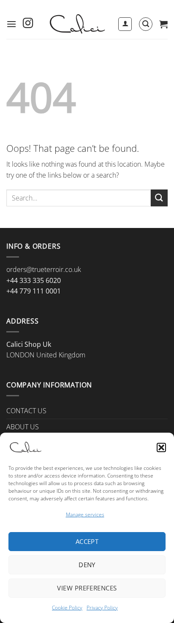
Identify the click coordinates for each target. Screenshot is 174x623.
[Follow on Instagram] (28, 24)
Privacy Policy (102, 607)
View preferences (87, 588)
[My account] (125, 24)
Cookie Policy (67, 607)
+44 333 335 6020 (33, 280)
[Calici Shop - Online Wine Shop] (76, 24)
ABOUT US (22, 426)
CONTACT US (26, 410)
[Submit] (159, 197)
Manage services (85, 514)
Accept (87, 541)
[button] (161, 447)
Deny (87, 564)
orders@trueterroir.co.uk (43, 269)
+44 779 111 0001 (33, 291)
